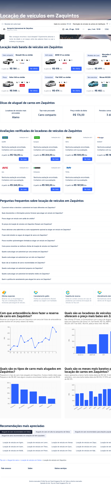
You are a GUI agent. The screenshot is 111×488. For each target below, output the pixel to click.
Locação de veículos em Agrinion (14, 442)
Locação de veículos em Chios (61, 451)
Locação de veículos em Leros (86, 447)
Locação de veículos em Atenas (62, 442)
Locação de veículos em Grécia (31, 460)
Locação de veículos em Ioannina (14, 447)
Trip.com (3, 460)
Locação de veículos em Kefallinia (14, 451)
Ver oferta (76, 69)
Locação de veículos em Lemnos (38, 442)
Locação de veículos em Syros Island (62, 447)
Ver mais (23, 159)
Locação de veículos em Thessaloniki (38, 447)
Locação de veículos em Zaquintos (87, 442)
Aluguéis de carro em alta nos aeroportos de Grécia (53, 432)
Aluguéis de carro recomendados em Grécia (16, 432)
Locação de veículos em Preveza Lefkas (38, 451)
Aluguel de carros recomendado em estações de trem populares (23, 435)
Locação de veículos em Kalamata (87, 451)
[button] (89, 3)
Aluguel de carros (13, 460)
